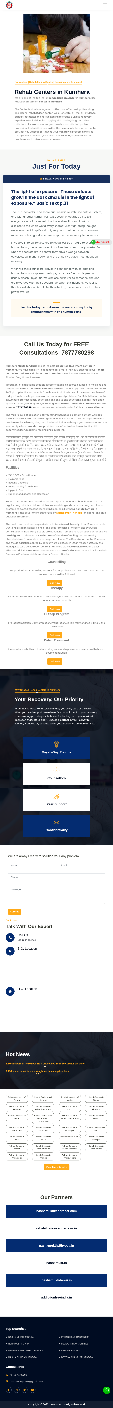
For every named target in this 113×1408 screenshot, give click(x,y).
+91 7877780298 (27, 940)
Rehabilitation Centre (75, 1337)
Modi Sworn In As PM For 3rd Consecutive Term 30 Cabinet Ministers (46, 1063)
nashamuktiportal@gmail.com (26, 1381)
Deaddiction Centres (74, 1343)
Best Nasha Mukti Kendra (77, 1357)
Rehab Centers (70, 1350)
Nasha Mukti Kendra (21, 1337)
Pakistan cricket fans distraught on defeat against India (38, 1071)
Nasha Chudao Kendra (22, 1357)
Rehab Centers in (18, 1343)
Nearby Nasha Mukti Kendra (25, 1350)
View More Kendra (56, 1167)
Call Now (54, 583)
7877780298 (103, 242)
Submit (14, 911)
